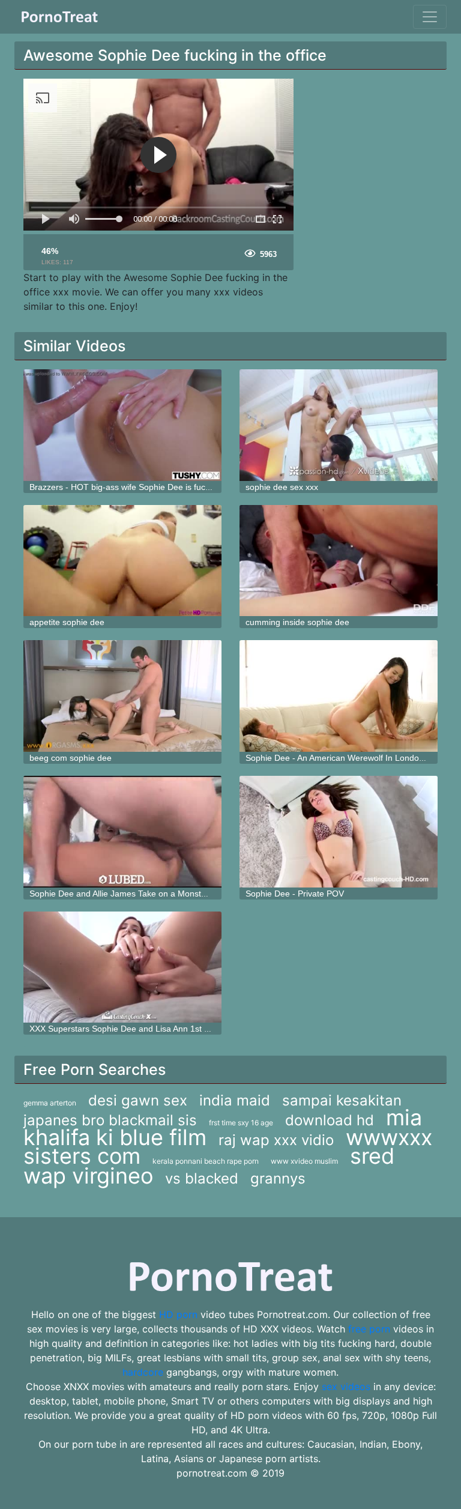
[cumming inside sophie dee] (339, 561)
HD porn (178, 1314)
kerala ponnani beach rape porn (205, 1161)
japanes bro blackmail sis (110, 1120)
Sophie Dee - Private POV (295, 893)
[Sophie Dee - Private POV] (339, 832)
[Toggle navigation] (430, 17)
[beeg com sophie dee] (122, 696)
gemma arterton (49, 1102)
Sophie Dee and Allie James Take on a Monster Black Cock (141, 893)
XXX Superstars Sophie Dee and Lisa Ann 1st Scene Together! (148, 1028)
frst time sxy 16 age (241, 1122)
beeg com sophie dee (70, 758)
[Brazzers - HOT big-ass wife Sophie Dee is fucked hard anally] (122, 425)
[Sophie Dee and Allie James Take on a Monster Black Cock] (122, 832)
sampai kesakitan (342, 1100)
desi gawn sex (137, 1100)
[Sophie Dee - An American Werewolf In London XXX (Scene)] (339, 696)
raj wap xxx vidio (276, 1140)
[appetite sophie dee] (122, 561)
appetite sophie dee (66, 622)
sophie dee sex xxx (282, 487)
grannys (278, 1178)
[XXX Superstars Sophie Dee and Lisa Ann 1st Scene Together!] (122, 967)
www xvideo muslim (304, 1161)
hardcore (142, 1372)
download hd (329, 1120)
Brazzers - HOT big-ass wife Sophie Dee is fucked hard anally (146, 487)
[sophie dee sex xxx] (339, 425)
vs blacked (201, 1178)
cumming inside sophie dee (297, 622)
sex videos (346, 1386)
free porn (369, 1329)
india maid (234, 1100)
